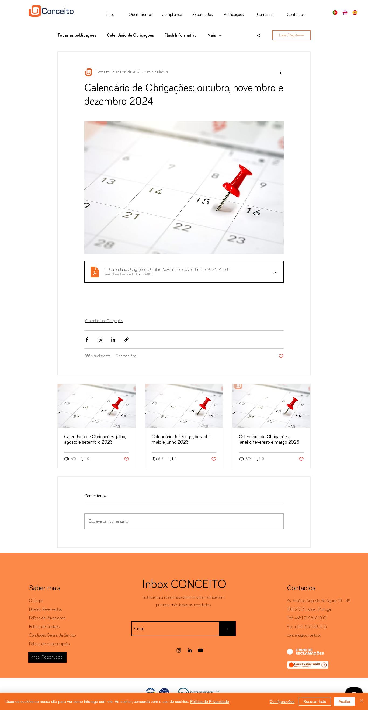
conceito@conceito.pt (304, 635)
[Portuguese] (336, 12)
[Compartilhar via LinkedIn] (113, 339)
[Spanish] (356, 12)
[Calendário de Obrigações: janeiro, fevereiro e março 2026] (271, 406)
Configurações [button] (282, 701)
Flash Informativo (181, 35)
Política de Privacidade (47, 618)
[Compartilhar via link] (126, 339)
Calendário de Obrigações (130, 35)
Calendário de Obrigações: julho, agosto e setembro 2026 (95, 440)
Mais (211, 35)
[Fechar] (361, 701)
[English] (346, 12)
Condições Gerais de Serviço (52, 635)
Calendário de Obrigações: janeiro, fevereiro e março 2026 (269, 440)
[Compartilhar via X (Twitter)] (100, 339)
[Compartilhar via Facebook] (86, 339)
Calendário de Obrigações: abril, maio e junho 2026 (182, 440)
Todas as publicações (76, 35)
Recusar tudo (314, 701)
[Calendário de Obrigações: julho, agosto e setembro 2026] (97, 406)
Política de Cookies (44, 627)
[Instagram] (179, 650)
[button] (259, 35)
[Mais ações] (280, 72)
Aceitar (344, 701)
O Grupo (36, 601)
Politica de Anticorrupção (49, 644)
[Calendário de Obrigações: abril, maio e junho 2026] (184, 406)
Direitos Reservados (45, 609)
